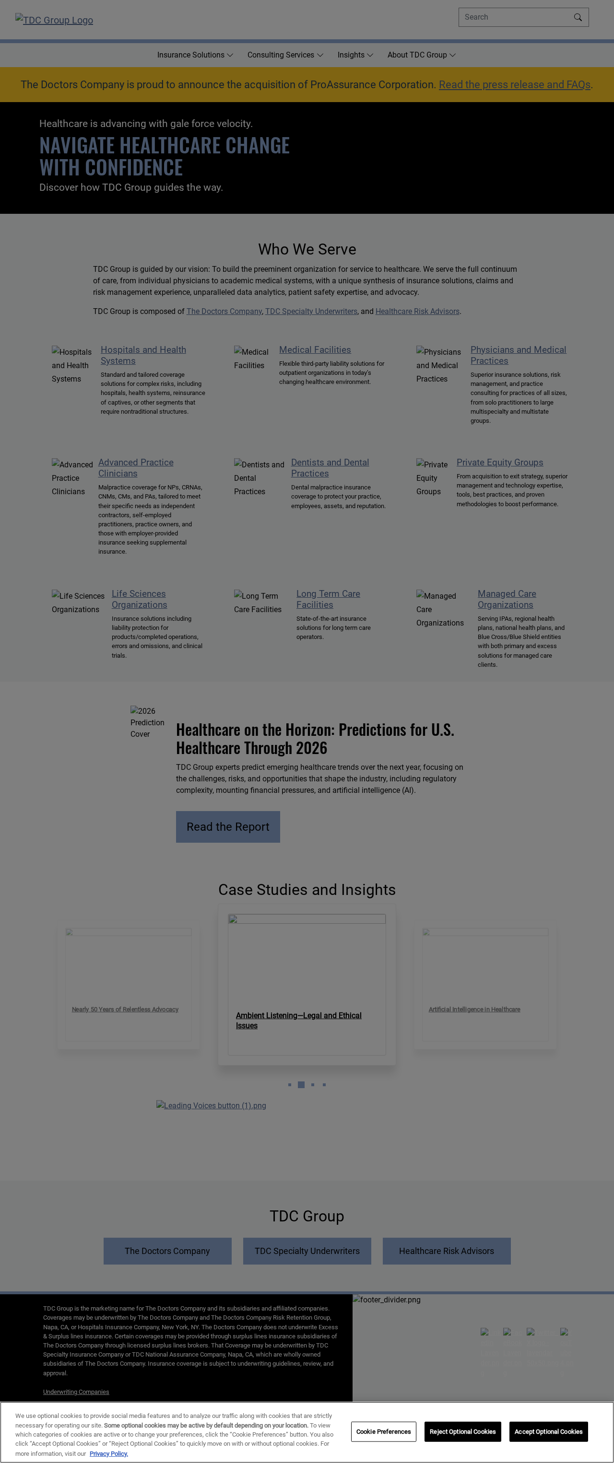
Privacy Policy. (109, 1453)
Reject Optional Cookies (463, 1431)
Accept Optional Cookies (549, 1431)
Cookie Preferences (383, 1431)
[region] (307, 1432)
